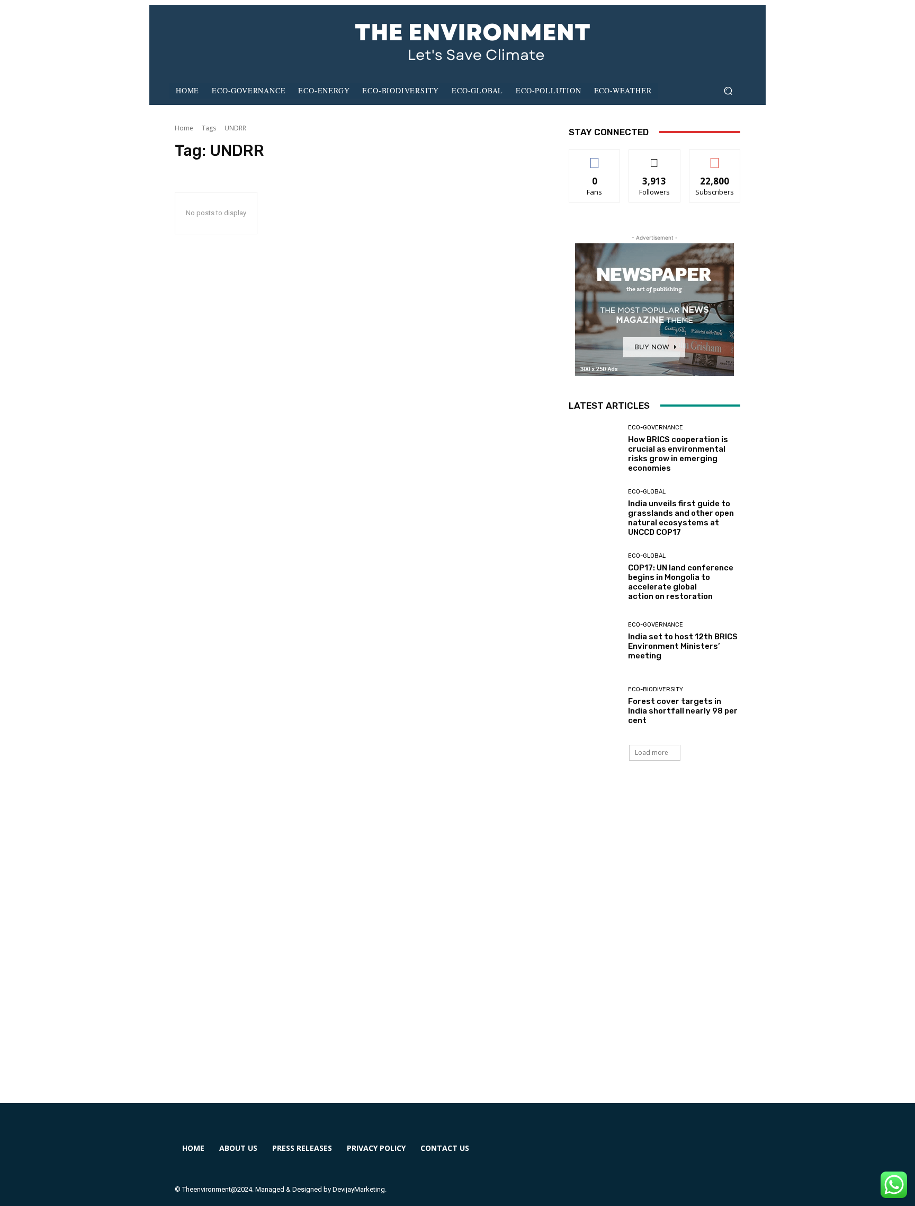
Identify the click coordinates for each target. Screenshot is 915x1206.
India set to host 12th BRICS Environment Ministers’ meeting (683, 646)
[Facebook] (585, 1155)
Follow (654, 158)
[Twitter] (662, 1155)
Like (595, 158)
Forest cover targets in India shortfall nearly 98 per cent (683, 711)
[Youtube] (700, 1155)
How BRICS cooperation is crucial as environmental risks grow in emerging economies (678, 454)
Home (184, 128)
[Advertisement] (457, 944)
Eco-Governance (655, 427)
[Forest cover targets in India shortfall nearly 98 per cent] (594, 706)
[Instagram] (624, 1155)
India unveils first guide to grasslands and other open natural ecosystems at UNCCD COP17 (681, 518)
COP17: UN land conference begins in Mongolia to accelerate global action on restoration (680, 582)
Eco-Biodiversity (655, 689)
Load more (651, 752)
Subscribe (714, 158)
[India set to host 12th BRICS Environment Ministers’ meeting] (594, 641)
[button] (727, 90)
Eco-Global (647, 492)
